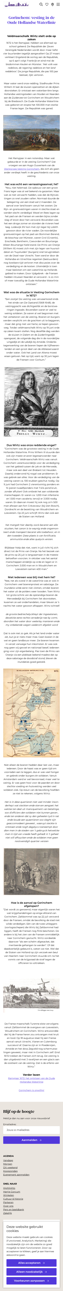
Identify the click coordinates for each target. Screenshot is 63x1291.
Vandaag (8, 1160)
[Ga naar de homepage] (16, 5)
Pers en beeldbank (13, 1209)
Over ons (8, 1206)
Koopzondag (10, 1171)
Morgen (7, 1163)
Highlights (9, 1188)
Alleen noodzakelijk (29, 1271)
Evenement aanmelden (16, 1174)
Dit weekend (10, 1167)
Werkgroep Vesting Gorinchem (21, 168)
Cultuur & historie (13, 1198)
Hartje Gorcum (11, 1191)
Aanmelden (29, 1140)
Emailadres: (9, 1124)
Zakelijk (7, 1213)
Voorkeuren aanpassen (29, 1280)
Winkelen (8, 1195)
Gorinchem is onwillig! (31, 1090)
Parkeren (8, 1202)
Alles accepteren (29, 1262)
